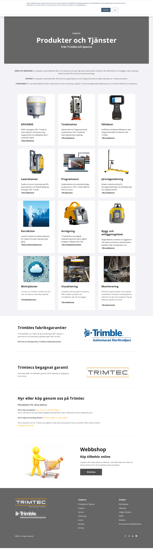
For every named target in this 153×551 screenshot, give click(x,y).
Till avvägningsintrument (71, 245)
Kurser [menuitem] (80, 520)
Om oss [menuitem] (81, 528)
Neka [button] (115, 10)
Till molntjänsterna (28, 299)
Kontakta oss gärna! (26, 425)
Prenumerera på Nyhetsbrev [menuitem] (130, 524)
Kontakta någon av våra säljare (55, 418)
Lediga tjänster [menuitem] (125, 512)
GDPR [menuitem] (121, 516)
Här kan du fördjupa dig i (28, 341)
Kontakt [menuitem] (81, 524)
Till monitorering (108, 305)
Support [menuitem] (81, 508)
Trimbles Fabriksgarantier (50, 341)
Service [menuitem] (81, 512)
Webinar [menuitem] (122, 520)
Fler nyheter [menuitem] (124, 504)
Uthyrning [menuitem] (82, 516)
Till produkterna (27, 141)
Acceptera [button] (106, 10)
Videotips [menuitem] (122, 508)
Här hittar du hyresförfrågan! (48, 410)
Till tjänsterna (67, 193)
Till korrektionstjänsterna (31, 245)
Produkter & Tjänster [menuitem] (86, 504)
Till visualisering (68, 302)
